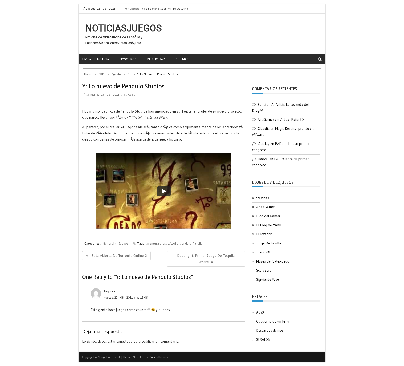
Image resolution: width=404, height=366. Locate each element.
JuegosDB (263, 252)
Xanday (264, 143)
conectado (125, 341)
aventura (152, 243)
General (108, 243)
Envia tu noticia (95, 59)
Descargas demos (269, 330)
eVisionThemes (158, 357)
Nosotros (128, 59)
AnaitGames (265, 207)
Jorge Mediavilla (268, 243)
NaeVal (263, 159)
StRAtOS (263, 339)
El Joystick (264, 234)
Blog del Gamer (268, 216)
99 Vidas (262, 198)
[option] (180, 8)
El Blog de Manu (268, 225)
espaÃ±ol (169, 243)
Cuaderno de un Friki (272, 321)
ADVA (260, 312)
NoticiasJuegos (123, 28)
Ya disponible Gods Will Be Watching (165, 9)
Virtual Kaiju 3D (292, 119)
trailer (199, 243)
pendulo (185, 243)
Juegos (123, 243)
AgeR (131, 95)
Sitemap (182, 59)
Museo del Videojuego (272, 261)
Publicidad (156, 59)
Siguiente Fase (267, 279)
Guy (107, 291)
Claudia (264, 128)
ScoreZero (264, 270)
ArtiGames (266, 119)
